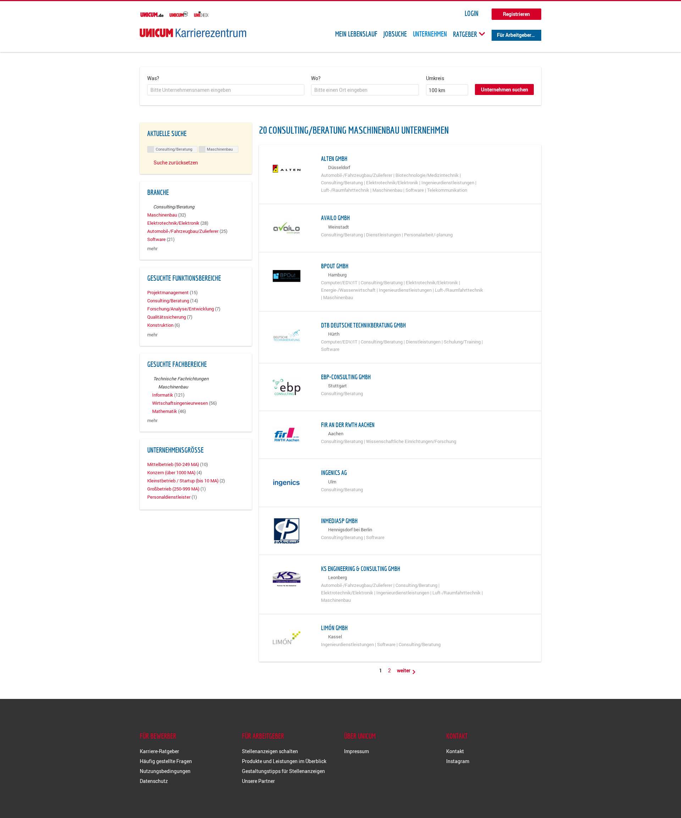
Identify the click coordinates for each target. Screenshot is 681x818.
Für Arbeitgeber (514, 35)
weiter (404, 670)
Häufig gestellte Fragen (166, 761)
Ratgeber (465, 34)
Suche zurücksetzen (176, 162)
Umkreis (435, 78)
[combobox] (225, 90)
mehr (152, 249)
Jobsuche (395, 34)
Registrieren (516, 14)
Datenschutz (154, 781)
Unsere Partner (258, 781)
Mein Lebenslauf (356, 34)
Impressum (356, 751)
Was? (153, 78)
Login (471, 13)
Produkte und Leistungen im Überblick (284, 761)
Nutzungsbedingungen (165, 771)
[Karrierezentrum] (193, 32)
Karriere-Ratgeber (159, 751)
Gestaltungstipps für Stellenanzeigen (283, 771)
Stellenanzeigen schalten (270, 751)
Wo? (316, 78)
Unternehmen (430, 34)
